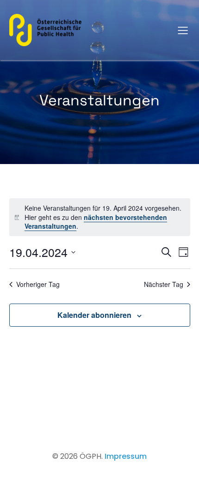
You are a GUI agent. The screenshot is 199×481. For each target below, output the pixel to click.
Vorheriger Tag (38, 284)
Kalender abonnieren (94, 315)
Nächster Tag (163, 284)
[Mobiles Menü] (183, 30)
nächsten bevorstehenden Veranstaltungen (96, 222)
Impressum (126, 456)
